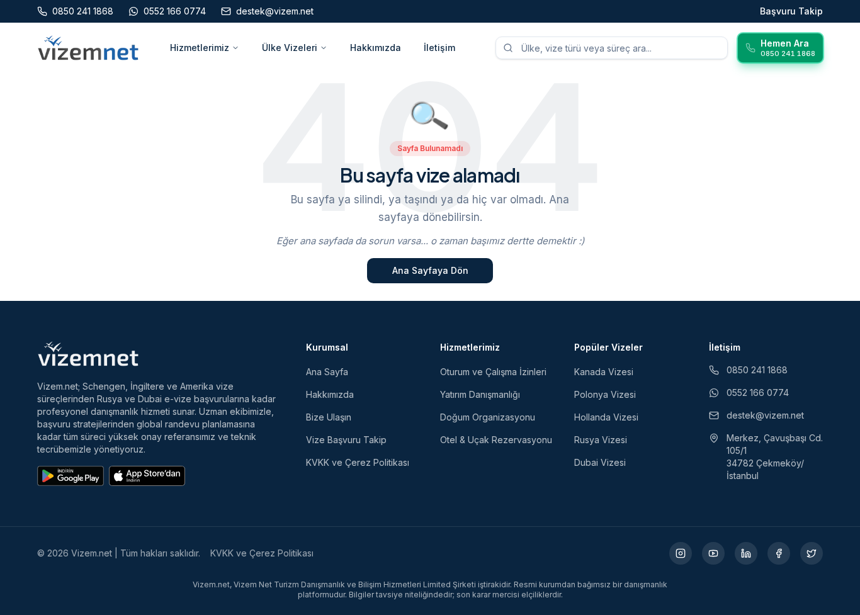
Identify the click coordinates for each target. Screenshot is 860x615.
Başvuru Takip (791, 11)
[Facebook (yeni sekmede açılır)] (778, 553)
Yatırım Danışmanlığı (480, 394)
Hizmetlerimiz (199, 47)
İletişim (439, 47)
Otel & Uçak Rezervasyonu (496, 439)
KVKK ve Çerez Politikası (357, 462)
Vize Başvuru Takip (346, 439)
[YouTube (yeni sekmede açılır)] (713, 553)
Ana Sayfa (327, 371)
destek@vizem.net (765, 415)
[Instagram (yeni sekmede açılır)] (680, 553)
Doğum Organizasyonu (487, 417)
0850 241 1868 (757, 369)
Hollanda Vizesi (606, 417)
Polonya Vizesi (605, 394)
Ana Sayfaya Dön (430, 270)
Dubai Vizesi (600, 462)
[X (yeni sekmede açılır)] (811, 553)
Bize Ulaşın (328, 417)
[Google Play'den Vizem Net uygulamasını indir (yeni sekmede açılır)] (70, 476)
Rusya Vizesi (600, 439)
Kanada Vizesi (603, 371)
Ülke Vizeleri (289, 47)
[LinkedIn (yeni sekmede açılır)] (746, 553)
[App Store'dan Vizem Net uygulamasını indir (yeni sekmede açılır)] (147, 476)
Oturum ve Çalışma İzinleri (493, 371)
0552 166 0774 (758, 392)
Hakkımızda (375, 47)
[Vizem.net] (88, 353)
